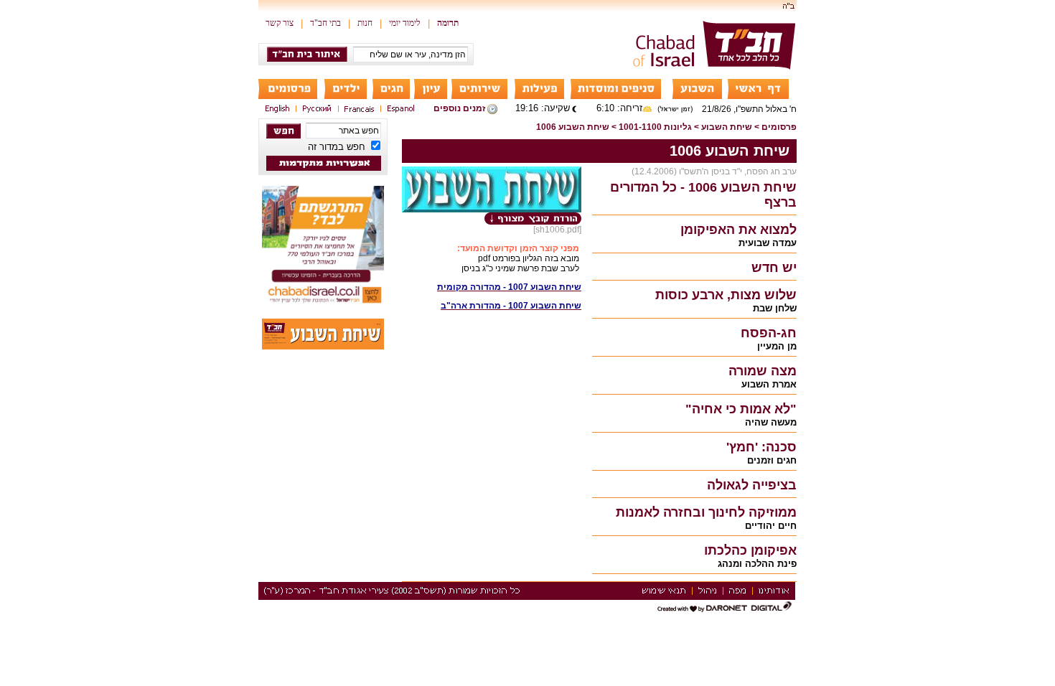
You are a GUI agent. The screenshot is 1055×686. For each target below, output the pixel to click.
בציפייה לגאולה (752, 485)
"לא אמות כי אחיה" (741, 409)
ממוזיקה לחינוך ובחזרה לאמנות (706, 512)
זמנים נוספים (459, 108)
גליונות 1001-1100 (655, 127)
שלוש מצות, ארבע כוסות (726, 295)
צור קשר (280, 23)
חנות (364, 23)
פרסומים (779, 127)
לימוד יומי (405, 23)
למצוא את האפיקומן (738, 229)
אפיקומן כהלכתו (750, 550)
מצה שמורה (762, 371)
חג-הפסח (769, 333)
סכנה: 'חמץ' (761, 447)
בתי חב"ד (325, 23)
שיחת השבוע (726, 127)
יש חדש (774, 267)
